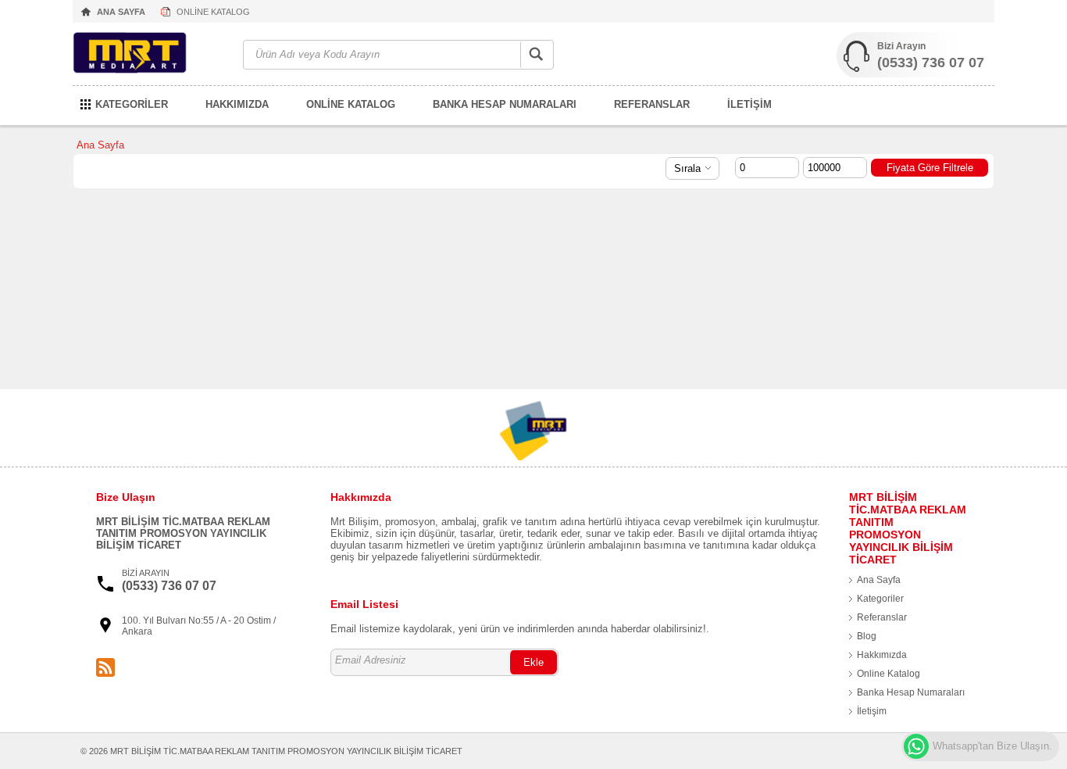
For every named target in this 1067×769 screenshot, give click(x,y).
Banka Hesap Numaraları (911, 692)
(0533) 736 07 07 (930, 62)
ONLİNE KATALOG (213, 11)
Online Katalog (888, 673)
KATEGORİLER (131, 104)
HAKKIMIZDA (237, 104)
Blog (866, 636)
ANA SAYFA (121, 11)
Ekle (533, 662)
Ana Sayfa (100, 145)
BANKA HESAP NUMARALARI (504, 104)
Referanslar (882, 617)
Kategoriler (880, 598)
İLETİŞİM (749, 104)
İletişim (872, 711)
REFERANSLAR (652, 104)
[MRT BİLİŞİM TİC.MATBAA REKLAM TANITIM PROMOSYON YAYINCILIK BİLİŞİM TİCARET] (150, 55)
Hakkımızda (882, 654)
